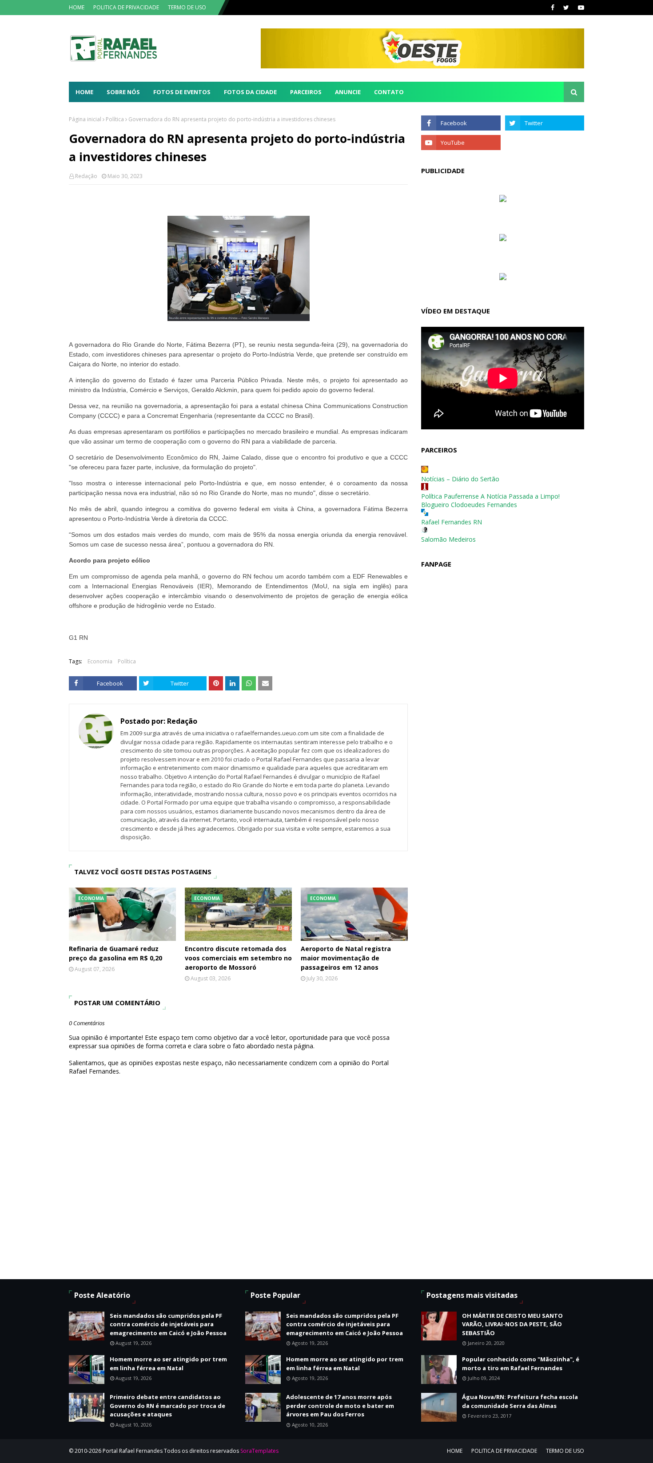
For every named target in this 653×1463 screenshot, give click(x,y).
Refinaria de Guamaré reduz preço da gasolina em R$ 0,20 (115, 953)
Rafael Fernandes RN (451, 522)
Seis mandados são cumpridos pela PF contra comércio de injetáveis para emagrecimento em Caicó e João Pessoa (168, 1324)
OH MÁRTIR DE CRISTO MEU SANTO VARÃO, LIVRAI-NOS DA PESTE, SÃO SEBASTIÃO (512, 1324)
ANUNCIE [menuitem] (348, 92)
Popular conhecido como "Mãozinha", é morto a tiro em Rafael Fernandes (520, 1363)
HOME (76, 7)
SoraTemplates (259, 1451)
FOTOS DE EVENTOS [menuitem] (182, 92)
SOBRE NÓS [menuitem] (123, 92)
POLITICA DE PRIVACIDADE (126, 7)
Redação (86, 176)
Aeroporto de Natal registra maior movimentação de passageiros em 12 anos (346, 957)
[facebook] (553, 7)
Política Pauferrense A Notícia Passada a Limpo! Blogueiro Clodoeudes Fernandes (490, 500)
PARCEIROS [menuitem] (306, 92)
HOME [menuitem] (84, 92)
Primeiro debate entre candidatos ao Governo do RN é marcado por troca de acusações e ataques (167, 1405)
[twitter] (566, 7)
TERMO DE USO (187, 7)
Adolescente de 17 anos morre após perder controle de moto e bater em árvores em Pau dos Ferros (340, 1405)
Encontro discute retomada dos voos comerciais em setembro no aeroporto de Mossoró (238, 957)
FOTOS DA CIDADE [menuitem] (250, 92)
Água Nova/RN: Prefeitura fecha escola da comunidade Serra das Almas (520, 1401)
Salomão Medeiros (448, 539)
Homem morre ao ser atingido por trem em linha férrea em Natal (168, 1363)
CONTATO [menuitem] (389, 92)
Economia (100, 661)
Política (115, 119)
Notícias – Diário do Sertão (460, 479)
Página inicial (85, 119)
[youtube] (580, 7)
